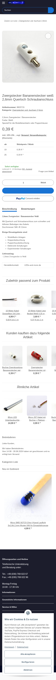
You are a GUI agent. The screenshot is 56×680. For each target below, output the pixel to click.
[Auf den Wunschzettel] (48, 36)
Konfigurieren (28, 662)
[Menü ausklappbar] (3, 1)
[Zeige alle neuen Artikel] (53, 469)
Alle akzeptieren (28, 654)
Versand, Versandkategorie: (34, 135)
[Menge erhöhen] (51, 182)
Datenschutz (22, 647)
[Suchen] (51, 10)
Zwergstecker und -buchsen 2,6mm (27, 110)
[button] (43, 3)
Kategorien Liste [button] (10, 462)
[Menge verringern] (5, 182)
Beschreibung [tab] (9, 209)
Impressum (9, 647)
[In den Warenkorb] (4, 29)
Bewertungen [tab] (28, 209)
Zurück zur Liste (10, 21)
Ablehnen (28, 670)
